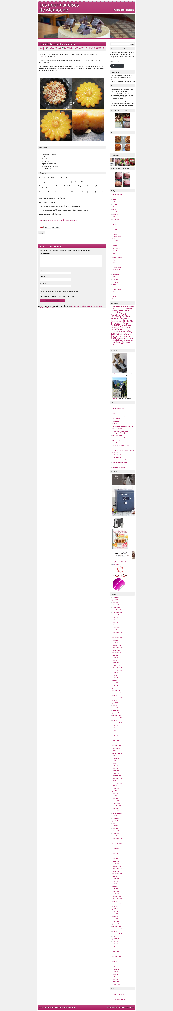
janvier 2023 (116, 665)
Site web (43, 283)
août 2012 (115, 966)
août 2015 (115, 876)
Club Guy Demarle (117, 428)
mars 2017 (115, 828)
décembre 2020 (116, 715)
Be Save (114, 202)
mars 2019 (115, 768)
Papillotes (115, 272)
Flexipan (41, 220)
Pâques (113, 342)
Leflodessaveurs (117, 457)
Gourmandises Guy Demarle (120, 438)
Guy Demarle (49, 220)
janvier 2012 (116, 984)
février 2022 (115, 685)
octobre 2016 (116, 841)
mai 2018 (115, 793)
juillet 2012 (115, 969)
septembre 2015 (117, 873)
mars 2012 (115, 979)
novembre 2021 (117, 693)
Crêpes (130, 312)
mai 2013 (115, 944)
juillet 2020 (115, 728)
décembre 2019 (116, 745)
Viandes (114, 299)
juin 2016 (115, 851)
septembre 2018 (117, 783)
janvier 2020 (116, 743)
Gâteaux (99, 47)
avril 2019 (115, 765)
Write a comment (54, 47)
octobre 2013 (116, 931)
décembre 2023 (116, 645)
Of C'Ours (115, 374)
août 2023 (115, 655)
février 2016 (115, 861)
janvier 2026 (116, 607)
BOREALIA (115, 421)
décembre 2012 (116, 956)
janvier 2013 (116, 954)
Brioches (125, 306)
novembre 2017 (117, 808)
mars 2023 (115, 660)
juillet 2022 (115, 672)
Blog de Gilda (116, 418)
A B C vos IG (116, 406)
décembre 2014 (116, 896)
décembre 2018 (116, 775)
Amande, (62, 220)
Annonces (115, 197)
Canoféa (114, 212)
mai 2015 (115, 883)
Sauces (114, 287)
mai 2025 (115, 622)
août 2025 (115, 617)
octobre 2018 (116, 780)
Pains (131, 338)
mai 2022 (115, 677)
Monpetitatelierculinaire (119, 462)
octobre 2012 (116, 961)
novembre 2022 (117, 667)
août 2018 (115, 785)
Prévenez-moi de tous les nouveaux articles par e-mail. (57, 296)
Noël (113, 262)
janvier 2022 (116, 688)
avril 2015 (115, 886)
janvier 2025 (116, 627)
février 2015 (115, 891)
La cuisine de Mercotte (119, 448)
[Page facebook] (122, 162)
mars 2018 (115, 798)
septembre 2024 (117, 637)
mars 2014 (115, 919)
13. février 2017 (43, 47)
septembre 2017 (117, 813)
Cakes (114, 209)
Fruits (95, 47)
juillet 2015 (115, 878)
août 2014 (115, 906)
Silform (118, 342)
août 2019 (115, 755)
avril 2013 (115, 946)
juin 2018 (115, 791)
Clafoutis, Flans (117, 217)
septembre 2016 (117, 843)
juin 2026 (115, 600)
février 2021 (115, 710)
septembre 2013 (117, 934)
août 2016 (115, 846)
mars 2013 (115, 949)
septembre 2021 (117, 698)
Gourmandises (97, 48)
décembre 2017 (116, 806)
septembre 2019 (117, 753)
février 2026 (115, 605)
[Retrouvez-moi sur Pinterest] (122, 121)
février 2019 (115, 770)
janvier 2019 (116, 773)
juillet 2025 (115, 620)
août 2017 (115, 816)
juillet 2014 (115, 909)
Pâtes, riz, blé (116, 274)
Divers (114, 227)
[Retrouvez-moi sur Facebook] (122, 143)
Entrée (114, 321)
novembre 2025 (117, 612)
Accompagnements (118, 194)
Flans (119, 321)
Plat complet (116, 277)
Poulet (130, 340)
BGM (113, 413)
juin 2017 (115, 821)
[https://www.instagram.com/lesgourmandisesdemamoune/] (122, 179)
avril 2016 (115, 856)
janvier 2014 (116, 924)
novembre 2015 (117, 868)
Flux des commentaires (119, 997)
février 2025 (115, 625)
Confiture (126, 310)
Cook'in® (115, 222)
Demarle (128, 317)
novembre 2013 (117, 929)
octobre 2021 (116, 695)
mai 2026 (115, 602)
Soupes (118, 344)
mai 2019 (115, 763)
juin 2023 (115, 657)
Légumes (115, 260)
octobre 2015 (116, 871)
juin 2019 (115, 760)
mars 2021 (115, 708)
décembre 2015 (116, 866)
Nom (42, 270)
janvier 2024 (116, 642)
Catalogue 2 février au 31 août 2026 (123, 426)
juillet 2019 (115, 758)
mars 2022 (115, 683)
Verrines (114, 296)
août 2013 (115, 936)
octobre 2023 (116, 650)
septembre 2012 (117, 964)
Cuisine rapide (117, 316)
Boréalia (114, 204)
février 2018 (115, 801)
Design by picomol (112, 1007)
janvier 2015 (116, 893)
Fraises (129, 325)
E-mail (42, 277)
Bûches (114, 207)
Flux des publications (118, 994)
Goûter (114, 250)
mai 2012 (115, 974)
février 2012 (115, 981)
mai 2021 (115, 705)
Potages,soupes (117, 282)
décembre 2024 (116, 630)
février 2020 (115, 740)
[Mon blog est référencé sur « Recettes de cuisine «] (123, 584)
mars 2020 (115, 738)
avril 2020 (115, 735)
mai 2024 (115, 640)
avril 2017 (115, 826)
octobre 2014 (116, 901)
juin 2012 (115, 971)
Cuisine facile (53, 48)
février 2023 (115, 662)
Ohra (113, 265)
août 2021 (115, 700)
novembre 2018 (117, 778)
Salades (114, 284)
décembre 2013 (116, 926)
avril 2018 (115, 796)
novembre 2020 (117, 718)
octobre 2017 (116, 811)
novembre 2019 (117, 748)
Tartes (122, 344)
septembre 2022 (117, 670)
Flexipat (124, 325)
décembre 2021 (116, 690)
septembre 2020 (117, 723)
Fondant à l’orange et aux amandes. (57, 44)
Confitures (115, 219)
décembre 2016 (116, 836)
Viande (113, 346)
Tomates (128, 344)
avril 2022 (115, 680)
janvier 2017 (116, 833)
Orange (56, 220)
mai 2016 (115, 853)
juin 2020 (115, 730)
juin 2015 (115, 881)
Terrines (114, 294)
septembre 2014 (117, 904)
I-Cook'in (115, 443)
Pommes (125, 340)
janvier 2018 (116, 803)
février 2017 (115, 831)
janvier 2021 (116, 713)
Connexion (115, 992)
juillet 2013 (115, 939)
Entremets (115, 232)
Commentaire (45, 253)
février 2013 (115, 951)
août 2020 (115, 725)
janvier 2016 (116, 863)
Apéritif (119, 306)
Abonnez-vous (117, 66)
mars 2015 (115, 888)
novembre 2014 (117, 898)
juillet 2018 (115, 788)
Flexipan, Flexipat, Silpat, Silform (83, 47)
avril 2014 (115, 916)
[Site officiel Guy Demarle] (123, 571)
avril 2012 (115, 976)
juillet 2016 (115, 848)
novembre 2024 (117, 632)
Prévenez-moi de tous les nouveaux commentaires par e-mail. (59, 291)
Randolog (115, 398)
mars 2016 (115, 858)
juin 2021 (115, 703)
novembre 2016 (117, 838)
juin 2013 (115, 941)
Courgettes (125, 313)
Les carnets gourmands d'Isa (120, 460)
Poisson (119, 340)
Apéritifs (115, 199)
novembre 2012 (117, 959)
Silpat (124, 342)
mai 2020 (115, 733)
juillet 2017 (115, 818)
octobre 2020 (116, 720)
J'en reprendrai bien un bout (121, 445)
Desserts (69, 47)
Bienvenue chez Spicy (118, 416)
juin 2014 (115, 911)
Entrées (114, 229)
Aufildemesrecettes (118, 408)
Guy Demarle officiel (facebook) (121, 562)
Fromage (115, 240)
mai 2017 (115, 823)
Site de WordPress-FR (118, 999)
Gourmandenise (117, 435)
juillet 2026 (115, 597)
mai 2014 (115, 914)
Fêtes (119, 329)
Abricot (113, 306)
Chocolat (115, 214)
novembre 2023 (117, 647)
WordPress (130, 1007)
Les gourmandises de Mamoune (59, 7)
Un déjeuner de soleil (118, 467)
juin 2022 (115, 675)
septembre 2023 (117, 652)
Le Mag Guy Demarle (118, 455)
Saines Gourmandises (118, 465)
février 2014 (115, 921)
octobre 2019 (116, 750)
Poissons (115, 279)
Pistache (113, 340)
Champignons (119, 308)
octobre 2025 (116, 615)
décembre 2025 (116, 610)
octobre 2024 (116, 635)
